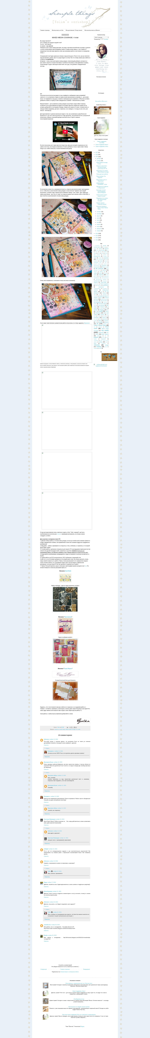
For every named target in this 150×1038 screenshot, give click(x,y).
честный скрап (102, 303)
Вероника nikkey (52, 775)
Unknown (46, 739)
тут (85, 566)
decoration (105, 316)
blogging (102, 309)
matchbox (100, 326)
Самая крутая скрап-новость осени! (101, 195)
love (94, 326)
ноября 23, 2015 (53, 902)
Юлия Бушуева (48, 891)
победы (100, 276)
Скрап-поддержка (104, 283)
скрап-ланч (96, 283)
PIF (105, 335)
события (96, 290)
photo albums (105, 334)
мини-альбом (97, 267)
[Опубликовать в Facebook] (74, 727)
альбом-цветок (97, 247)
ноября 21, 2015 (57, 891)
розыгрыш (105, 280)
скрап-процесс (98, 285)
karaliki (100, 322)
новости (95, 271)
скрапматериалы (97, 288)
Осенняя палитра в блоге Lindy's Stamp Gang (102, 208)
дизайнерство (97, 256)
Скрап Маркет (68, 668)
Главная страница (45, 30)
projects (96, 337)
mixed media (62, 729)
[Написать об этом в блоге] (71, 727)
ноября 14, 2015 (64, 838)
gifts (100, 319)
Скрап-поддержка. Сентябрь (102, 142)
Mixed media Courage (70, 729)
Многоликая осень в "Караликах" (101, 180)
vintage (107, 345)
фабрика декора (104, 299)
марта (98, 226)
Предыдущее (86, 969)
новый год (102, 271)
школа (95, 305)
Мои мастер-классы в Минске (92, 30)
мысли (104, 270)
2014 (96, 233)
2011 (96, 239)
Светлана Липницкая (49, 819)
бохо (108, 250)
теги (95, 294)
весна (105, 251)
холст (95, 303)
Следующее (44, 969)
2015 (96, 156)
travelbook (104, 343)
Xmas (100, 348)
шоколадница (101, 305)
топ (99, 294)
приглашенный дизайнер (101, 279)
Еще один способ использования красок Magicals (101, 191)
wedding (98, 346)
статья (59, 534)
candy (100, 311)
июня (98, 220)
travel (95, 343)
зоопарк (100, 257)
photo (97, 334)
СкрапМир (105, 288)
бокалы (97, 250)
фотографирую (97, 302)
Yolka (49, 871)
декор (106, 253)
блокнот (107, 248)
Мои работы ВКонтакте (101, 101)
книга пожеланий (99, 259)
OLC (108, 332)
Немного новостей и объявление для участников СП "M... (102, 167)
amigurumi (102, 306)
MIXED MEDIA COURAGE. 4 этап (101, 183)
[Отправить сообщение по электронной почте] (67, 727)
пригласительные (105, 277)
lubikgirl (46, 849)
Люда (45, 882)
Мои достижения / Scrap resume (74, 30)
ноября (99, 160)
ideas (100, 320)
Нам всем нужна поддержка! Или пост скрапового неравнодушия (79, 1014)
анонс (104, 247)
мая (98, 222)
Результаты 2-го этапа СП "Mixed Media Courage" (102, 199)
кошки (101, 261)
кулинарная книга (97, 262)
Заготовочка (68, 617)
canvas (107, 311)
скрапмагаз (101, 287)
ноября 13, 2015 (53, 861)
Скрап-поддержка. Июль (102, 146)
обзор (100, 273)
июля (98, 218)
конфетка (96, 260)
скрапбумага (106, 285)
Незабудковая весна (79, 999)
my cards (78, 729)
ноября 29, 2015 (52, 935)
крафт (106, 260)
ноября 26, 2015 (55, 924)
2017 (96, 152)
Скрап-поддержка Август (102, 144)
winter (106, 346)
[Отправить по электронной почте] (70, 727)
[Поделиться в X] (73, 727)
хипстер (105, 302)
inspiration (106, 320)
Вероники (86, 323)
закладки (105, 256)
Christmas (97, 313)
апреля (99, 224)
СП (101, 291)
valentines (97, 345)
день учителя (97, 254)
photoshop (99, 335)
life (97, 323)
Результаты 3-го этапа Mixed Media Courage (102, 171)
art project (101, 308)
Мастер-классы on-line (57, 30)
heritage (95, 320)
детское (104, 254)
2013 (96, 235)
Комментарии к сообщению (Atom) (70, 971)
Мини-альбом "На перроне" (101, 177)
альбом (104, 245)
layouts (107, 322)
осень (95, 274)
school (103, 337)
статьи (104, 293)
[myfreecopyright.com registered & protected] (101, 366)
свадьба (96, 282)
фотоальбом (104, 300)
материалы (104, 265)
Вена (101, 251)
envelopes (96, 317)
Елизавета (51, 751)
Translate (106, 39)
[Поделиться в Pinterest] (76, 727)
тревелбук (105, 294)
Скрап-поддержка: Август (78, 991)
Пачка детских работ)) (102, 174)
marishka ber (47, 924)
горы (99, 253)
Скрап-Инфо (103, 282)
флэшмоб (96, 300)
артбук (100, 248)
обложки (105, 273)
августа (99, 215)
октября (99, 211)
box (108, 309)
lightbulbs (105, 323)
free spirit (95, 319)
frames (104, 317)
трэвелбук (96, 296)
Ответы (47, 748)
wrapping (95, 348)
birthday (95, 309)
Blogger (82, 1026)
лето (105, 262)
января (99, 230)
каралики (106, 257)
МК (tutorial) (99, 268)
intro (96, 322)
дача (102, 253)
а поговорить (97, 245)
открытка (56, 729)
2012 (96, 237)
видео (95, 253)
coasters (102, 314)
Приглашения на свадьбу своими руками (78, 1006)
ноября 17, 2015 (51, 882)
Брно (96, 251)
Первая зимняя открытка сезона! (101, 203)
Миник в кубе (105, 267)
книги (106, 259)
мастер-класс (96, 265)
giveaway (105, 319)
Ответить (46, 745)
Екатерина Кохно (48, 762)
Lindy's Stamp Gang (100, 325)
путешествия (97, 280)
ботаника (103, 250)
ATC (106, 308)
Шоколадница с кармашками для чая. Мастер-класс (79, 983)
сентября (99, 213)
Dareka (46, 935)
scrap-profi (103, 339)
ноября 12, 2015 (53, 739)
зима (95, 257)
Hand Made (68, 571)
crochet (99, 316)
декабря (99, 158)
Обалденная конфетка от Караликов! (102, 187)
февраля (99, 228)
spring (100, 342)
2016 (96, 154)
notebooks (101, 332)
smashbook (96, 340)
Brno (96, 311)
